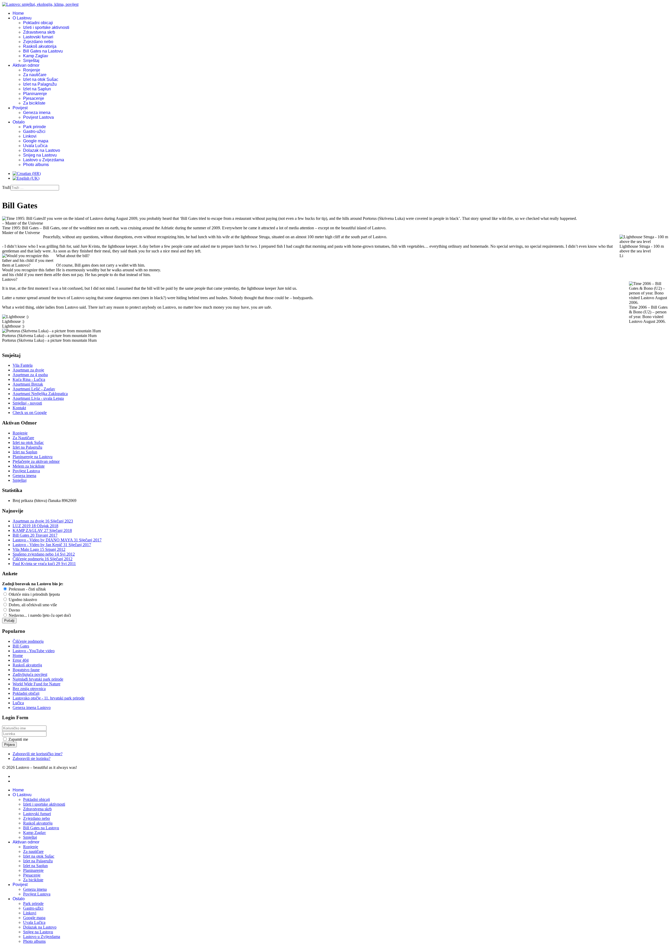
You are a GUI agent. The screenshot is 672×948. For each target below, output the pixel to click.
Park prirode (34, 127)
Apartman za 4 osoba (30, 374)
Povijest (20, 108)
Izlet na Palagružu (40, 84)
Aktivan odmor (26, 65)
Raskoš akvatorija (39, 46)
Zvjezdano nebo (38, 41)
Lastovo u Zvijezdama (43, 160)
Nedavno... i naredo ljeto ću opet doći (39, 615)
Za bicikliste (34, 103)
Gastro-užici (34, 131)
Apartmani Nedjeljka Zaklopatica (40, 393)
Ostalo (19, 122)
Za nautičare (34, 74)
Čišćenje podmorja (42, 559)
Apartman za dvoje (28, 370)
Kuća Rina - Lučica (29, 379)
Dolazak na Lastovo (41, 150)
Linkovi (29, 136)
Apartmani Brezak (28, 384)
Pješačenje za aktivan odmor (36, 461)
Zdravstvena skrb (39, 32)
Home (18, 13)
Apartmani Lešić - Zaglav (34, 389)
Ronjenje (31, 70)
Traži (6, 187)
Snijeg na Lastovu (40, 155)
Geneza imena (36, 112)
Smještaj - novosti (27, 403)
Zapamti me (18, 739)
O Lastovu (22, 18)
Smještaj (31, 60)
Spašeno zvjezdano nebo (44, 554)
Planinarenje (35, 93)
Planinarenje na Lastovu (32, 456)
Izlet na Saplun (37, 89)
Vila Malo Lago (39, 549)
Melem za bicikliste (29, 466)
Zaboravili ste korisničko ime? (37, 754)
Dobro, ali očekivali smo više (32, 605)
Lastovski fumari (38, 37)
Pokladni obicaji (38, 22)
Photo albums (36, 164)
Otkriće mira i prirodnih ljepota (34, 594)
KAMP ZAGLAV (42, 530)
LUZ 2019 (35, 526)
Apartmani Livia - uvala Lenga (38, 398)
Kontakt (19, 408)
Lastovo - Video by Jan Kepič (52, 544)
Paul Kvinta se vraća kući (44, 563)
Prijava (9, 745)
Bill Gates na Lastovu (43, 51)
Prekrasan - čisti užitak (27, 589)
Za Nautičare (23, 438)
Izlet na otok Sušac (40, 79)
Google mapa (35, 141)
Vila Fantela (23, 365)
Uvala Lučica (35, 145)
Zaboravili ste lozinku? (31, 758)
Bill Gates (35, 535)
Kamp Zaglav (35, 56)
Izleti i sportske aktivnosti (46, 27)
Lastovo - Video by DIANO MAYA (57, 540)
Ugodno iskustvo (22, 599)
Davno (14, 610)
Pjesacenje (33, 98)
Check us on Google (30, 412)
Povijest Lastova (38, 117)
